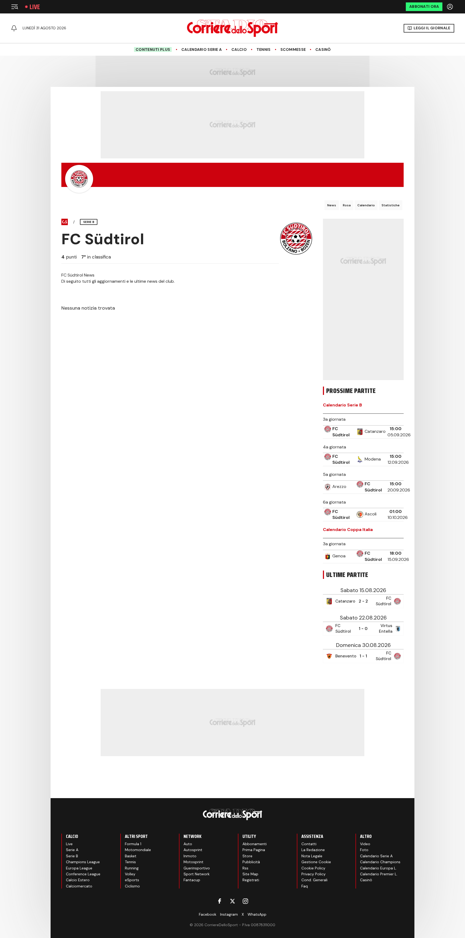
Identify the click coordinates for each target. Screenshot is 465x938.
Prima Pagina (253, 849)
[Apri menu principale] (14, 6)
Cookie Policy (313, 868)
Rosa (347, 205)
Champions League (83, 861)
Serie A (72, 849)
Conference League (83, 874)
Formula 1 (133, 843)
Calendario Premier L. (378, 874)
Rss (245, 868)
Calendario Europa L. (378, 868)
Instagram (229, 914)
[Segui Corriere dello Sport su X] (232, 901)
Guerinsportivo (197, 868)
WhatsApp (257, 914)
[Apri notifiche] (14, 28)
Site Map (250, 874)
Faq (304, 886)
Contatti (308, 843)
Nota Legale (311, 856)
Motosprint (193, 861)
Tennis (263, 49)
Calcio (239, 49)
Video (365, 843)
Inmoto (190, 856)
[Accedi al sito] (450, 6)
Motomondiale (138, 849)
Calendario (366, 205)
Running (132, 868)
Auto (188, 843)
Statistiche (391, 205)
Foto (364, 849)
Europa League (79, 868)
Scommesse (293, 49)
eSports (132, 879)
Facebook (207, 914)
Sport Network (197, 874)
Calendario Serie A (201, 49)
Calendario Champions (380, 861)
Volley (130, 874)
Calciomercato (79, 886)
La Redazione (313, 849)
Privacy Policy (313, 874)
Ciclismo (132, 886)
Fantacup (192, 879)
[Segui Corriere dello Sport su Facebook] (219, 901)
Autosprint (193, 849)
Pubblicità (251, 861)
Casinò (323, 49)
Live (35, 6)
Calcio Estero (78, 879)
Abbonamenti (254, 843)
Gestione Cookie (316, 861)
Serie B (72, 856)
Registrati (250, 879)
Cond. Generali (314, 879)
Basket (130, 856)
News (331, 205)
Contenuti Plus (153, 49)
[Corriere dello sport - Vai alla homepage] (232, 28)
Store (247, 856)
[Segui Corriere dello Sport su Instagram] (245, 901)
